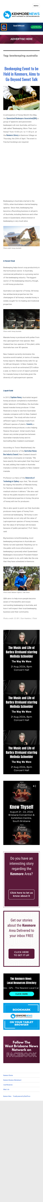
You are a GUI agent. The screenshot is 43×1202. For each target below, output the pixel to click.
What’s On (6, 1089)
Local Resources (8, 1084)
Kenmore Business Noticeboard (12, 1080)
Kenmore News (7, 1096)
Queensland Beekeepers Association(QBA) (22, 118)
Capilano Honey (16, 397)
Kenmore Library (12, 135)
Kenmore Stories (8, 1075)
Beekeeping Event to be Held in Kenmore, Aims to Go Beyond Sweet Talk (21, 74)
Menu (36, 6)
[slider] (23, 843)
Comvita (29, 424)
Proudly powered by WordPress (21, 1096)
